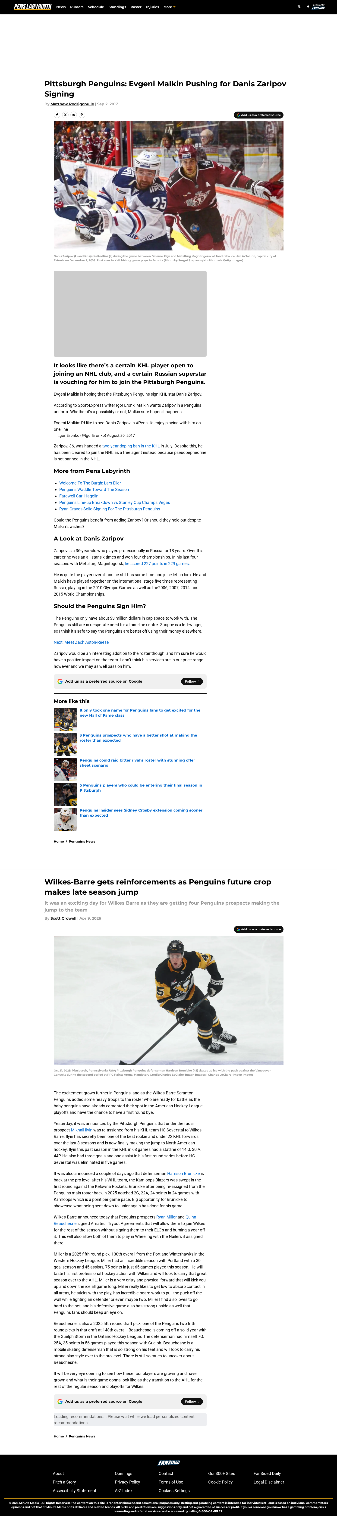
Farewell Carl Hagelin (78, 496)
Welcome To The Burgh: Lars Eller (90, 483)
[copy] (82, 115)
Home (59, 841)
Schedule (96, 7)
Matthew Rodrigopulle (72, 104)
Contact (166, 1473)
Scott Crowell (63, 918)
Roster (136, 7)
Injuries (152, 7)
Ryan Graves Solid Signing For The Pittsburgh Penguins (109, 508)
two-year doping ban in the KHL (131, 446)
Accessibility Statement (74, 1490)
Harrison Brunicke (183, 1173)
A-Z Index (123, 1490)
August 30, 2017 (121, 435)
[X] (299, 6)
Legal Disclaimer (269, 1482)
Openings (123, 1473)
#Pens (142, 422)
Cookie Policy (220, 1482)
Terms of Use (171, 1482)
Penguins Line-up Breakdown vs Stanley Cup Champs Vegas (114, 502)
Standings (117, 7)
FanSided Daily (267, 1473)
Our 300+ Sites (221, 1473)
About (58, 1473)
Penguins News (82, 841)
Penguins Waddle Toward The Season (94, 489)
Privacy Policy (127, 1482)
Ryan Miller (166, 1217)
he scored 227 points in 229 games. (157, 563)
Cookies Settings (174, 1490)
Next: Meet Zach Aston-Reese (81, 642)
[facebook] (308, 6)
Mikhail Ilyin (81, 1130)
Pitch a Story (64, 1482)
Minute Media (29, 1503)
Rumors (76, 7)
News (61, 7)
